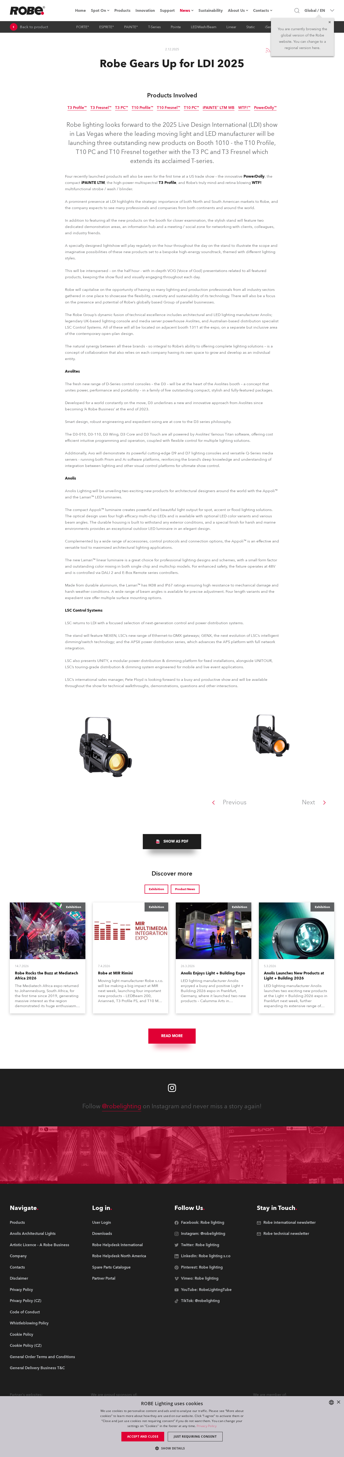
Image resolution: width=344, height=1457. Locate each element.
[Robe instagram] (172, 1088)
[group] (172, 841)
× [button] (338, 1402)
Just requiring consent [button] (195, 1436)
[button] (172, 1448)
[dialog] (172, 1426)
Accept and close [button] (142, 1436)
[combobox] (331, 1402)
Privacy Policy (207, 1426)
